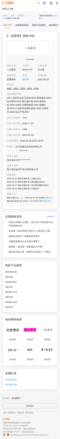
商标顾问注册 (11, 302)
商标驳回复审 (11, 281)
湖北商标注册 (11, 380)
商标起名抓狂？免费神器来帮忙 (24, 236)
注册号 (25, 65)
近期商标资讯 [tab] (22, 25)
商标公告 (11, 193)
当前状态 (42, 65)
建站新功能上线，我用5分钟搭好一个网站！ (30, 251)
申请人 (10, 146)
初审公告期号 (13, 117)
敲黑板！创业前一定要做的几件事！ (26, 246)
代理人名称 (12, 165)
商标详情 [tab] (7, 25)
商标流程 (11, 174)
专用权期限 (12, 140)
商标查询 (9, 307)
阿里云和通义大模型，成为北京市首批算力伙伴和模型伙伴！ (31, 223)
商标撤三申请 (11, 291)
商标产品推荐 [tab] (38, 25)
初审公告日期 (13, 123)
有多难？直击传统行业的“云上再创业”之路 (29, 230)
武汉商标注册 (11, 385)
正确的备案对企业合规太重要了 (24, 241)
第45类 (25, 79)
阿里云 (5, 15)
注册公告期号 (13, 129)
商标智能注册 (11, 271)
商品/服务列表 (14, 93)
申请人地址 (12, 156)
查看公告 (49, 197)
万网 (12, 15)
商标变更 (9, 297)
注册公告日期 (13, 135)
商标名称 (11, 65)
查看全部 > (51, 216)
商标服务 (20, 15)
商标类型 (11, 75)
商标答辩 (9, 286)
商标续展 (9, 276)
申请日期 (42, 75)
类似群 (10, 84)
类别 (24, 75)
